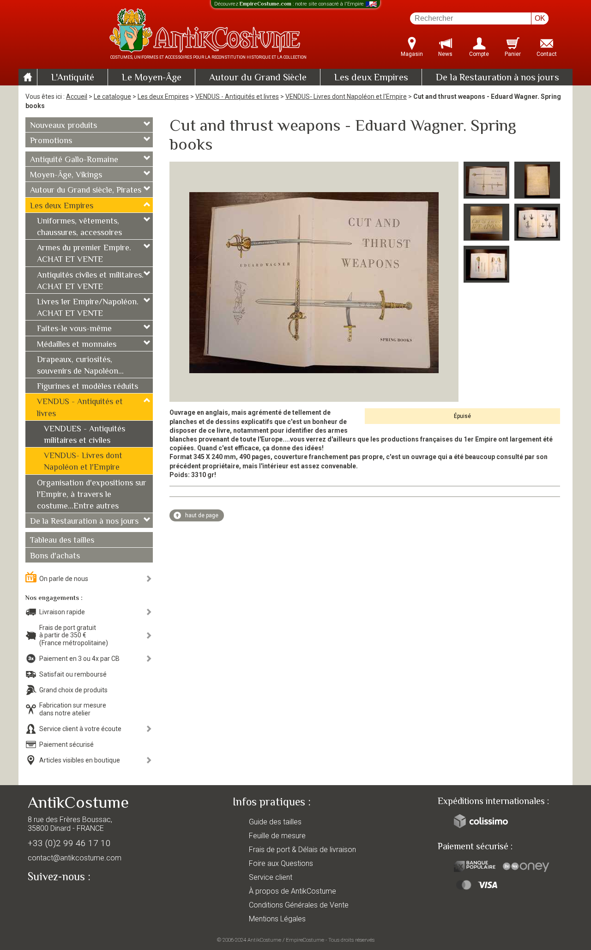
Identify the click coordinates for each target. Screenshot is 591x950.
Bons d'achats (55, 556)
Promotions (51, 141)
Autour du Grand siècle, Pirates (85, 190)
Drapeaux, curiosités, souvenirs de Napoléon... (80, 366)
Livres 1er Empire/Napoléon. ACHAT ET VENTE (88, 308)
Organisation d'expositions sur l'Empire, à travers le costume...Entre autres (91, 495)
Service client (270, 877)
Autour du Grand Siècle (258, 78)
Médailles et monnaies (76, 345)
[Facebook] (51, 898)
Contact (547, 54)
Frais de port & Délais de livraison (302, 849)
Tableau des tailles (62, 540)
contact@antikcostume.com (74, 857)
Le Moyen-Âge (151, 78)
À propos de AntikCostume (292, 891)
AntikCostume (264, 940)
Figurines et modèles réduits (87, 387)
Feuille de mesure (277, 835)
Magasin (412, 54)
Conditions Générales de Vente (299, 905)
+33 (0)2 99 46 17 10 (69, 843)
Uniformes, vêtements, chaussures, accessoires (79, 227)
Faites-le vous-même (74, 329)
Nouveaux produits (63, 126)
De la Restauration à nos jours (497, 78)
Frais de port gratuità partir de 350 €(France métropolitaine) (73, 635)
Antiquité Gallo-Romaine (74, 160)
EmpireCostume (305, 940)
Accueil (76, 96)
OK (540, 18)
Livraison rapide (62, 612)
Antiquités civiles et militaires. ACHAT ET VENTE (90, 281)
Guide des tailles (275, 821)
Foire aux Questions (281, 863)
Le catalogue (112, 96)
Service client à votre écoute (80, 728)
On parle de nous (63, 578)
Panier (513, 54)
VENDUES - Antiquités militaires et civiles (84, 435)
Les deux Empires (371, 78)
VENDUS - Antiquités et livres (237, 96)
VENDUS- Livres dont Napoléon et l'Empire (346, 96)
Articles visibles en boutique (79, 760)
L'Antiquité (72, 78)
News (445, 54)
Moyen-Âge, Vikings (66, 175)
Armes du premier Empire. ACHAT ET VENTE (84, 254)
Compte (479, 54)
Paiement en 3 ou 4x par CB (79, 658)
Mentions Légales (277, 918)
